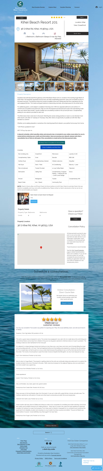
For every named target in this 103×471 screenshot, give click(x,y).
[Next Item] (86, 61)
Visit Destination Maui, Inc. (78, 456)
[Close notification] (100, 460)
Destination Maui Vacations (20, 9)
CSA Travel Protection (78, 250)
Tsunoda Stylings (56, 455)
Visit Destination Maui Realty (78, 447)
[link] (66, 291)
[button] (51, 198)
